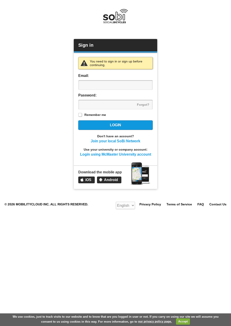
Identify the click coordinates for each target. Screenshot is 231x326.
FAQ (200, 204)
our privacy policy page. (155, 321)
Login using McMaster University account (115, 154)
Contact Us (217, 204)
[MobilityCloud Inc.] (115, 16)
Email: (83, 76)
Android (111, 180)
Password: (87, 95)
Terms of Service (179, 204)
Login (115, 125)
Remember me (95, 115)
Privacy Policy (150, 204)
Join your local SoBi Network (115, 141)
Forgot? (143, 104)
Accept (183, 321)
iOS (88, 180)
